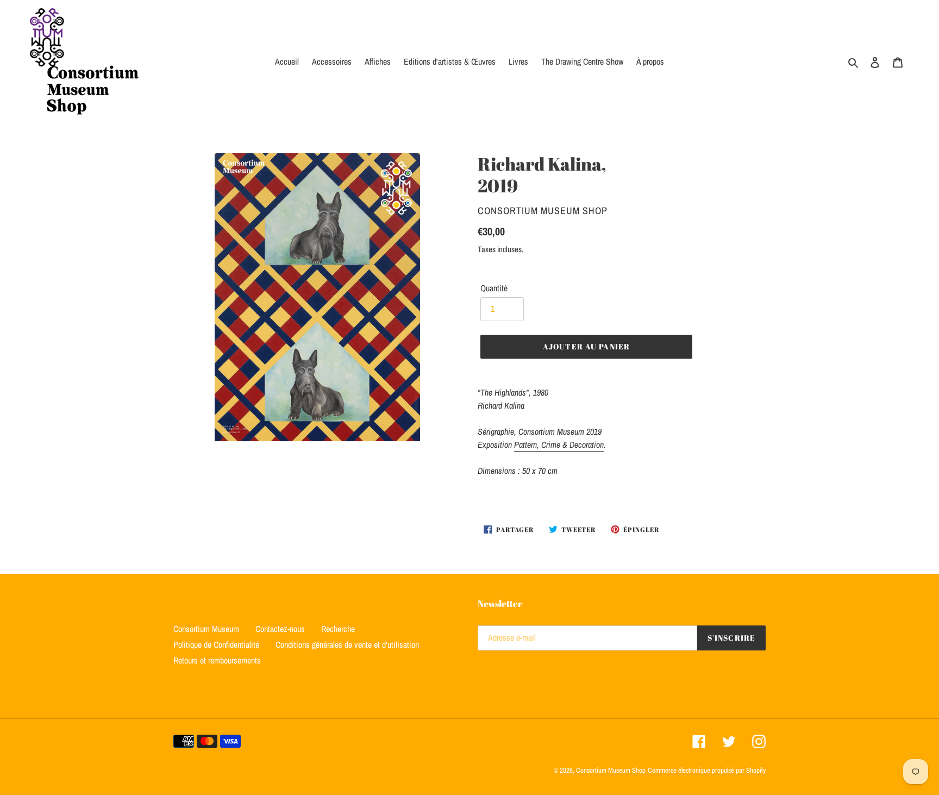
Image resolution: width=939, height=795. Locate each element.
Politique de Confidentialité (216, 644)
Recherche (338, 629)
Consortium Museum (206, 629)
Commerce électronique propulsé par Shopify (707, 770)
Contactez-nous (280, 629)
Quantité (494, 288)
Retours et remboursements (217, 660)
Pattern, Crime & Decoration (559, 444)
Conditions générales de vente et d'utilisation (347, 644)
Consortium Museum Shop (611, 770)
